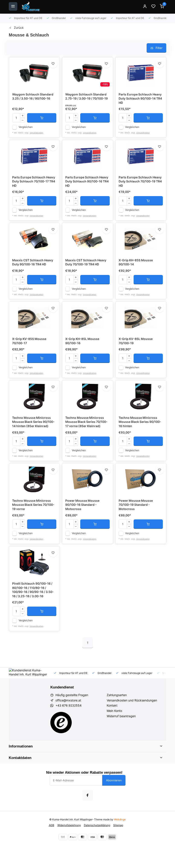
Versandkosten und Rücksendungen (132, 700)
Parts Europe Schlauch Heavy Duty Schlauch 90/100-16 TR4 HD (87, 181)
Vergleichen (26, 127)
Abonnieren (114, 780)
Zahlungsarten (117, 695)
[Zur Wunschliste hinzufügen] (53, 63)
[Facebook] (87, 795)
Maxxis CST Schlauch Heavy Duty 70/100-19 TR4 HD (85, 262)
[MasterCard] (82, 837)
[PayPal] (72, 837)
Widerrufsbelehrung (69, 825)
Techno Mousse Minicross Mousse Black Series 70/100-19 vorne (33, 505)
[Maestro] (102, 837)
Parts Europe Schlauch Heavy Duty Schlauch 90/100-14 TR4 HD (140, 98)
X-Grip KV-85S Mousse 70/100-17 (29, 341)
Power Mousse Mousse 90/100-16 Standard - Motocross (82, 505)
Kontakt (112, 705)
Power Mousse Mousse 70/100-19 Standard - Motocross (136, 505)
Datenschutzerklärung (97, 825)
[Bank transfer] (62, 837)
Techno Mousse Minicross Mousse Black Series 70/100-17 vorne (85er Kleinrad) (86, 422)
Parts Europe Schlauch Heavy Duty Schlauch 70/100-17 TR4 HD (33, 181)
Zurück (19, 27)
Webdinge (120, 819)
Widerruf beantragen (121, 716)
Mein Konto (114, 711)
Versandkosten (36, 133)
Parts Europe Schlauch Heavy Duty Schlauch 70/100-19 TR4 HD (140, 181)
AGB (51, 825)
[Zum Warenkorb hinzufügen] (41, 118)
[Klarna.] (112, 837)
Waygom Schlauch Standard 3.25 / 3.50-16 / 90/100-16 (32, 96)
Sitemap (118, 825)
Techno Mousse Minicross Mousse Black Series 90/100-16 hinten (140, 422)
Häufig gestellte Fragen (71, 695)
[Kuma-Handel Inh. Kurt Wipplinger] (31, 6)
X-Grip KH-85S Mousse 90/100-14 (136, 262)
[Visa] (92, 837)
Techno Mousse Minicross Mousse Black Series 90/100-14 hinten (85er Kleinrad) (33, 422)
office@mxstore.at (68, 700)
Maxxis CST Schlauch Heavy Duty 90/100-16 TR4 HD (32, 262)
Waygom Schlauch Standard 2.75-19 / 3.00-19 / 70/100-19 (86, 96)
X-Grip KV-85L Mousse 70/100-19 (136, 341)
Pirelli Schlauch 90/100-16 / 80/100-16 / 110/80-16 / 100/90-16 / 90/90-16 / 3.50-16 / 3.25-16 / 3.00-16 (33, 590)
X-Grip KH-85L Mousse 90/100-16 (82, 341)
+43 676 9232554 (68, 705)
